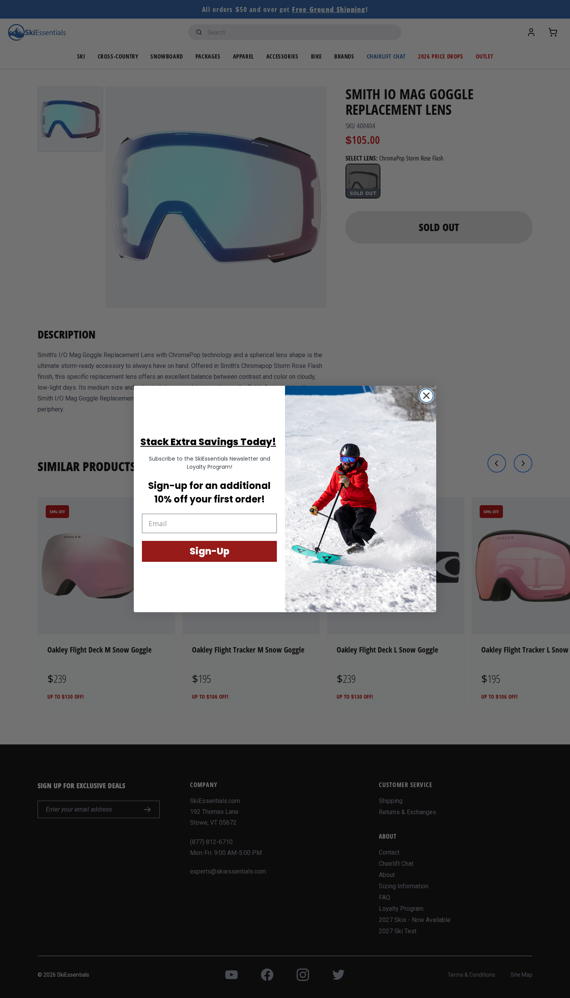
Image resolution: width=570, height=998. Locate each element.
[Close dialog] (426, 395)
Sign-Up (210, 551)
